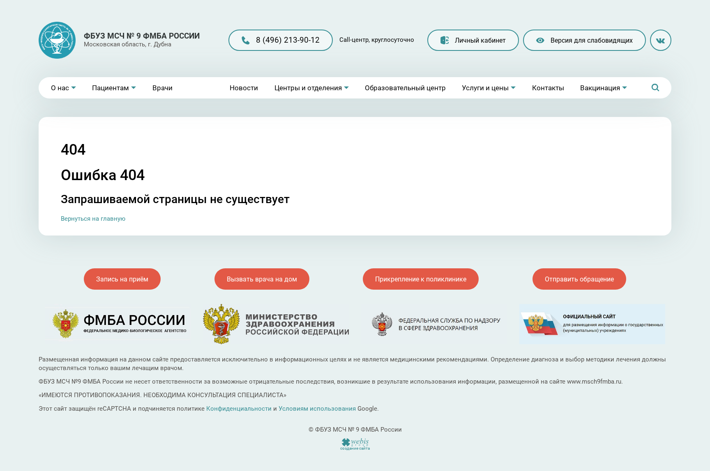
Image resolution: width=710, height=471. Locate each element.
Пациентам (110, 88)
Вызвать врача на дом (262, 279)
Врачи (162, 88)
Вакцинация (600, 88)
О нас (60, 88)
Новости (244, 88)
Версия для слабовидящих (592, 40)
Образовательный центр (405, 88)
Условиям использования (317, 408)
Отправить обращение (579, 279)
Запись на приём (122, 279)
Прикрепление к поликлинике (420, 279)
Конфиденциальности (239, 408)
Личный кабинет (480, 40)
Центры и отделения (308, 88)
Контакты (548, 88)
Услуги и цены (485, 88)
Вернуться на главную (93, 218)
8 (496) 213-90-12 (288, 40)
